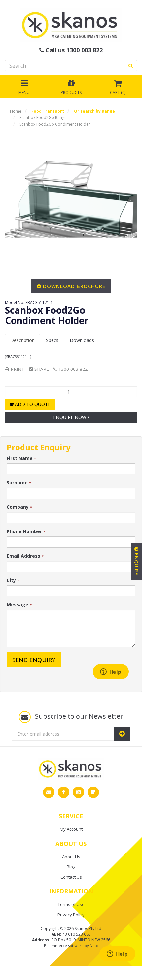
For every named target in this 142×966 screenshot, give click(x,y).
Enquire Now (70, 417)
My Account (71, 829)
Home (15, 111)
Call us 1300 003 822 (73, 50)
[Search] (130, 65)
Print (16, 369)
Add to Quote (32, 404)
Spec (52, 340)
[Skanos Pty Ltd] (71, 24)
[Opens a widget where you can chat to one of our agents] (117, 954)
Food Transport (47, 111)
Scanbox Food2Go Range (43, 117)
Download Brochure (74, 286)
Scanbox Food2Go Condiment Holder (54, 124)
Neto (94, 945)
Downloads (82, 340)
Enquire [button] (136, 563)
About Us (71, 857)
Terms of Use (71, 904)
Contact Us (71, 877)
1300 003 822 (72, 369)
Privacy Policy (71, 915)
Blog (71, 867)
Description (22, 340)
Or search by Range (94, 111)
